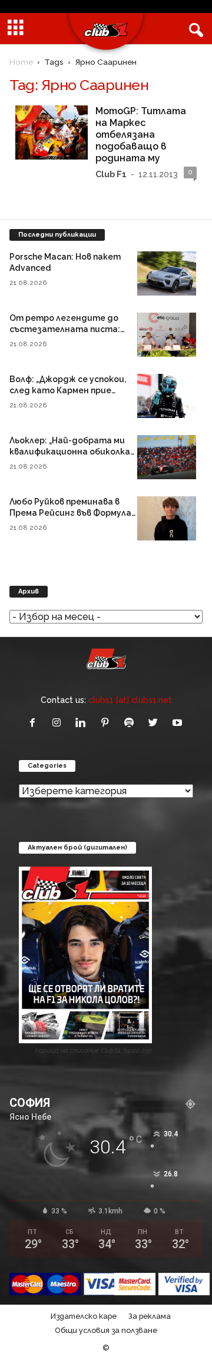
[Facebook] (35, 723)
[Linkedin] (83, 723)
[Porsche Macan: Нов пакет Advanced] (166, 273)
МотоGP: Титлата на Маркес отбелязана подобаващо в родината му (140, 134)
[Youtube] (179, 723)
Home (21, 62)
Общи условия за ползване (106, 1330)
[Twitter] (156, 723)
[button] (194, 29)
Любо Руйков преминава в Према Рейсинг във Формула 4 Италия (70, 513)
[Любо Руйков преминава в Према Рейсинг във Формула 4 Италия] (166, 518)
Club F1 (111, 174)
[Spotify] (132, 723)
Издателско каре (84, 1316)
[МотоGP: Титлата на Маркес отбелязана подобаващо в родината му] (51, 132)
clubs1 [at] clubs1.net (130, 700)
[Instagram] (59, 723)
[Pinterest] (107, 723)
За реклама (149, 1316)
